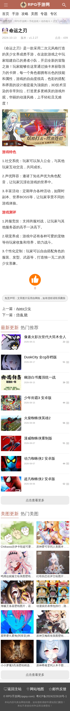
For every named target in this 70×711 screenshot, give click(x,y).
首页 (5, 14)
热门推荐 (29, 327)
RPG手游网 (21, 21)
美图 (34, 14)
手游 (15, 14)
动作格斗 (45, 21)
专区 (53, 14)
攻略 (24, 14)
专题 (43, 14)
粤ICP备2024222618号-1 (51, 696)
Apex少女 (23, 309)
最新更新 (10, 327)
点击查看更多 (35, 500)
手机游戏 (33, 21)
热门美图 (29, 513)
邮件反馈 (59, 689)
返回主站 (15, 689)
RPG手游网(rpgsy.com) (20, 696)
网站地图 (37, 689)
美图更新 (10, 513)
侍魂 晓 (22, 315)
